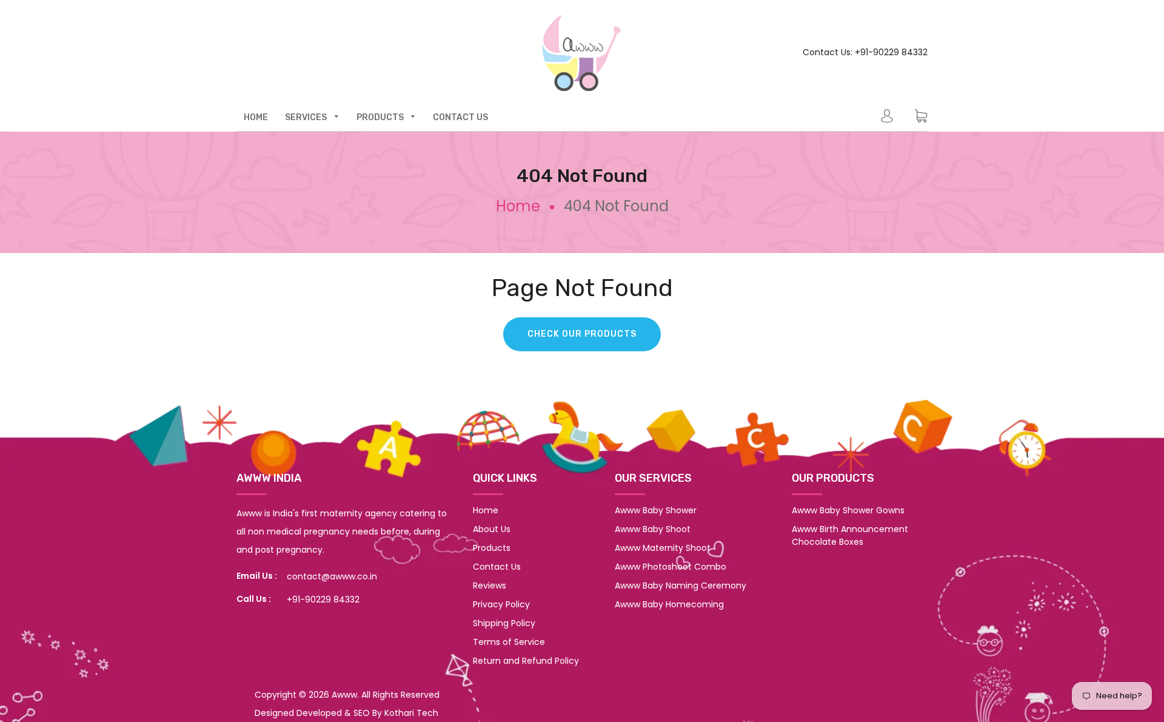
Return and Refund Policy (526, 661)
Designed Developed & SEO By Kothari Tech (346, 713)
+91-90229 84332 (323, 599)
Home (518, 206)
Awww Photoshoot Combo (670, 567)
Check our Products (582, 334)
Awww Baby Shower (656, 510)
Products (491, 548)
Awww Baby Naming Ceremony (680, 585)
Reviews (489, 585)
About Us (491, 529)
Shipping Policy (504, 623)
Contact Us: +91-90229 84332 (865, 52)
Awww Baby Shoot (653, 529)
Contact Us (497, 567)
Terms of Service (509, 642)
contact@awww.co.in (332, 576)
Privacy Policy (501, 604)
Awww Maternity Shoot (663, 548)
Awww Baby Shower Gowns (848, 510)
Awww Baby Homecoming (669, 604)
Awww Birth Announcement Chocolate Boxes (850, 535)
